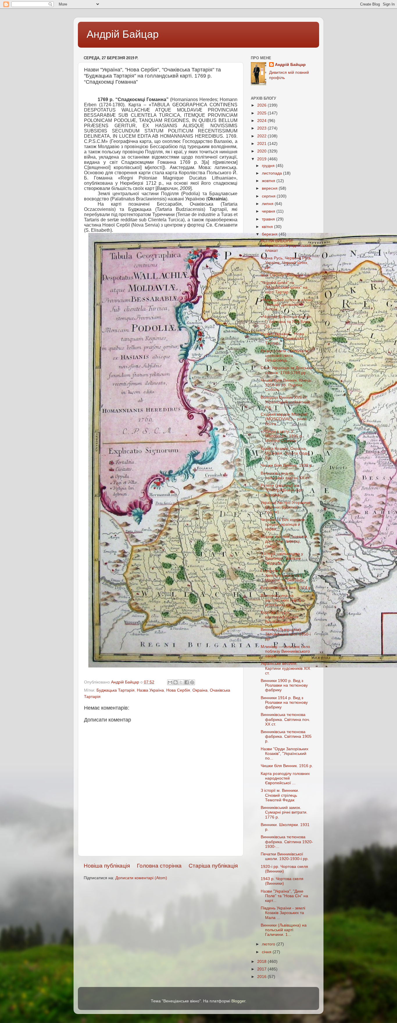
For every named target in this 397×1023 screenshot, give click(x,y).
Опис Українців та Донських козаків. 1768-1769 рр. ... (287, 370)
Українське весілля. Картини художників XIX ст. (285, 668)
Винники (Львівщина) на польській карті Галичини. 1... (284, 930)
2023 (262, 128)
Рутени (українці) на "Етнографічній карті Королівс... (282, 490)
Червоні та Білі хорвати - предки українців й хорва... (284, 524)
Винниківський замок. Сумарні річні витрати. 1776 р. (284, 812)
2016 (262, 976)
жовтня (269, 181)
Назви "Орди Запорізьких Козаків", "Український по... (284, 753)
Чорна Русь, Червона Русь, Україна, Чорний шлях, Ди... (286, 263)
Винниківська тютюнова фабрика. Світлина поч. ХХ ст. (285, 719)
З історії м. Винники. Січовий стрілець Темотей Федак (280, 795)
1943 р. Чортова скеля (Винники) (282, 881)
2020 (262, 151)
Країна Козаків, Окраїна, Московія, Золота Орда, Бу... (285, 453)
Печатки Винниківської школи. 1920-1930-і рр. (285, 856)
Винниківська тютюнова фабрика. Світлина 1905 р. (286, 736)
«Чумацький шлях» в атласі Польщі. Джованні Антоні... (287, 304)
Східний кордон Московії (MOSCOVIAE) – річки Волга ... (284, 419)
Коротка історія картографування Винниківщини (279, 617)
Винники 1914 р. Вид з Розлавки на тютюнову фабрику (284, 702)
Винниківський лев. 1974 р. (286, 588)
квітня (268, 227)
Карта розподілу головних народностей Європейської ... (285, 778)
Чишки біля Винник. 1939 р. (287, 465)
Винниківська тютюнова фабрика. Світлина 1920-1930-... (287, 841)
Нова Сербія (178, 690)
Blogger (238, 1001)
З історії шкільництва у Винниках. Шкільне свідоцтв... (282, 558)
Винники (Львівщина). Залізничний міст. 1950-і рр (286, 634)
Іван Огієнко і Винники (282, 275)
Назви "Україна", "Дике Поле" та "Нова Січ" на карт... (284, 896)
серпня (269, 196)
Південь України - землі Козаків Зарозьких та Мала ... (283, 913)
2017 (262, 969)
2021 (262, 143)
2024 (262, 121)
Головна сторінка (159, 866)
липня (268, 204)
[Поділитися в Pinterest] (192, 682)
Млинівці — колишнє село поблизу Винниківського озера (285, 651)
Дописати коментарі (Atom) (141, 878)
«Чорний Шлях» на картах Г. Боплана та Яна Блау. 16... (286, 321)
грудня (269, 166)
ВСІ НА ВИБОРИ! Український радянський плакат (286, 245)
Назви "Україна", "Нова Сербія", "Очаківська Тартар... (282, 338)
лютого (269, 944)
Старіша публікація (213, 866)
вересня (270, 188)
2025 (262, 113)
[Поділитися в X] (181, 682)
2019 (262, 159)
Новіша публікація (107, 866)
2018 (262, 961)
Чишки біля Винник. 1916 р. (287, 766)
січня (267, 952)
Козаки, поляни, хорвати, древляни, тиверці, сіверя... (284, 541)
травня (269, 219)
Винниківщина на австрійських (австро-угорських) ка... (283, 600)
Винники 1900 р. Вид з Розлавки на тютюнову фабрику (284, 685)
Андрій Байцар (123, 34)
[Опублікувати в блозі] (175, 682)
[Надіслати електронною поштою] (170, 682)
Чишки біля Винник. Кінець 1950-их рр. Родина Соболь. (286, 385)
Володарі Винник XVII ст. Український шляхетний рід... (285, 402)
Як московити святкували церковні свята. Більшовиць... (284, 355)
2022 (262, 136)
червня (269, 211)
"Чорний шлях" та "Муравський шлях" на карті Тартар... (284, 287)
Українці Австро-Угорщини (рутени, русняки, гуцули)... (286, 507)
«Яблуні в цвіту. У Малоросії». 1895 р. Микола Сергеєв (282, 436)
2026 (262, 105)
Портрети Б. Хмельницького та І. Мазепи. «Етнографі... (284, 575)
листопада (272, 173)
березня (270, 234)
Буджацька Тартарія (115, 690)
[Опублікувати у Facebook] (186, 682)
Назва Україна (150, 690)
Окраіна (200, 690)
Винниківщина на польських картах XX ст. (285, 475)
